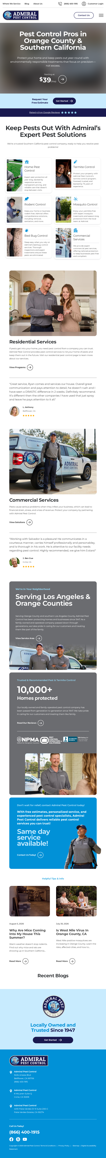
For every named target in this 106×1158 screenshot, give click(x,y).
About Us (37, 3)
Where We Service (11, 3)
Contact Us (84, 15)
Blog (27, 3)
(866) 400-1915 (21, 1081)
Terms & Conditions (48, 1146)
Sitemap (76, 1146)
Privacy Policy (64, 1146)
